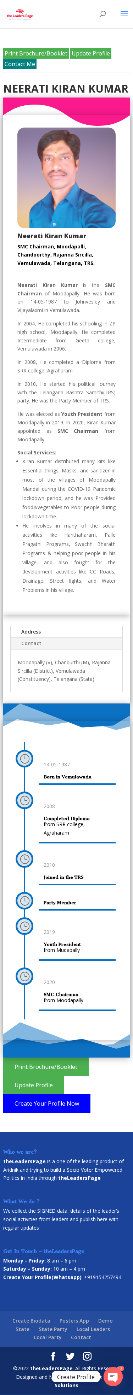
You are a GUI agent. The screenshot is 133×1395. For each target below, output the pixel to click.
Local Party (48, 1337)
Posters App (74, 1320)
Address (31, 631)
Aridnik (10, 1169)
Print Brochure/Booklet (36, 53)
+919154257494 (102, 1277)
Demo (105, 1320)
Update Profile (91, 53)
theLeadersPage (51, 1368)
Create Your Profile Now (47, 1103)
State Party (53, 1329)
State (22, 1329)
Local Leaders (93, 1329)
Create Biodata (31, 1320)
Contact (31, 643)
